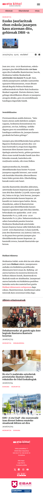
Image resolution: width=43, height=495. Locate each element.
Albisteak (9, 11)
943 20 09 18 (26, 453)
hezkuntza (6, 17)
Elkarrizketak (24, 11)
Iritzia (37, 11)
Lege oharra (21, 463)
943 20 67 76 (17, 453)
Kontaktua (21, 455)
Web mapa (21, 460)
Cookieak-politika (21, 465)
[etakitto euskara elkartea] (12, 4)
